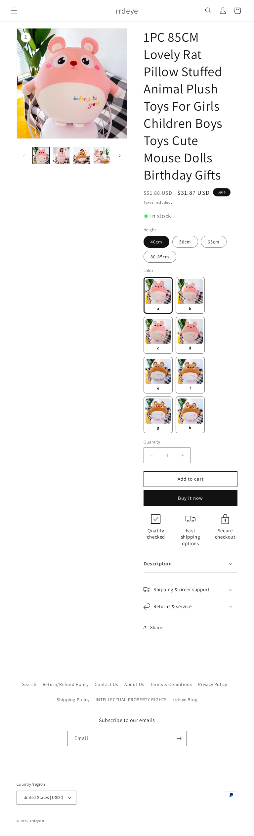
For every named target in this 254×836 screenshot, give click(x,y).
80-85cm (159, 257)
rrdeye (35, 820)
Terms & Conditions (171, 684)
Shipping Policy (73, 700)
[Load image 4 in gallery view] (101, 155)
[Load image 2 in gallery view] (61, 155)
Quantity (152, 442)
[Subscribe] (179, 738)
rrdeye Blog (185, 700)
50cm (185, 242)
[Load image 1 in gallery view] (41, 155)
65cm (214, 242)
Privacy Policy (212, 684)
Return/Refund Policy (66, 684)
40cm (156, 242)
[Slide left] (24, 155)
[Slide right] (119, 155)
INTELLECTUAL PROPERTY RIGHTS (131, 700)
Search (29, 684)
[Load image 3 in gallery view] (81, 155)
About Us (134, 684)
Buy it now (190, 498)
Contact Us (106, 684)
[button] (14, 10)
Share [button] (156, 627)
